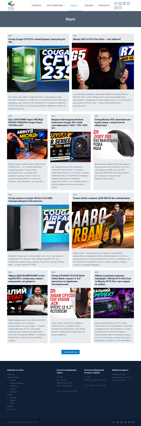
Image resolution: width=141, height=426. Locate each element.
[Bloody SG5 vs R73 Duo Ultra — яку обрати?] (103, 66)
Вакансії (13, 392)
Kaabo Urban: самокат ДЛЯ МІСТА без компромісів (101, 198)
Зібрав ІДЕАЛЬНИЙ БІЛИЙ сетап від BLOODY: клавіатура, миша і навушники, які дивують (26, 278)
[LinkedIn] (120, 7)
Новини (13, 397)
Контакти (104, 5)
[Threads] (128, 3)
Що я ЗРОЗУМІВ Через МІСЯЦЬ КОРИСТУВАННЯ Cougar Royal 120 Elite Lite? (25, 122)
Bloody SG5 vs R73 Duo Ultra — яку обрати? (97, 39)
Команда (13, 386)
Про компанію (55, 5)
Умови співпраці (17, 383)
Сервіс (13, 389)
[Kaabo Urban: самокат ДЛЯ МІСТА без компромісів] (103, 225)
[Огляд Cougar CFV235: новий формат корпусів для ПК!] (38, 69)
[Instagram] (124, 3)
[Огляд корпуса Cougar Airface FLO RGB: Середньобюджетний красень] (38, 228)
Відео (10, 35)
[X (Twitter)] (116, 7)
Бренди (89, 5)
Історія (13, 380)
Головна (36, 5)
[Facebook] (116, 3)
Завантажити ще (70, 352)
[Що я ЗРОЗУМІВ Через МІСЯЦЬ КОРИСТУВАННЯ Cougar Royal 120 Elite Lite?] (27, 144)
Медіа (74, 5)
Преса (12, 400)
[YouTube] (120, 3)
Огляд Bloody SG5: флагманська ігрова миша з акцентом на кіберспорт (113, 122)
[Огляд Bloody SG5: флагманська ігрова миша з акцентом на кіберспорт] (113, 144)
